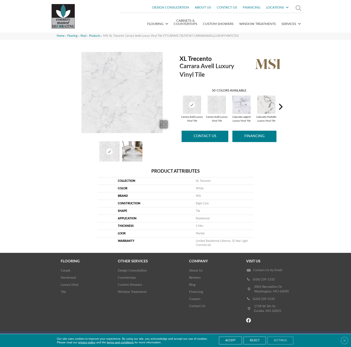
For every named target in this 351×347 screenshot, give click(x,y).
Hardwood (68, 277)
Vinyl (83, 35)
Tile (63, 291)
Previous (74, 149)
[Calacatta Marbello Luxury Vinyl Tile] (266, 105)
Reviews (195, 277)
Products (94, 35)
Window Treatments (132, 291)
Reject (255, 340)
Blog (192, 284)
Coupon (194, 299)
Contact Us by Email (267, 270)
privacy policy (86, 342)
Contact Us (205, 136)
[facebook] (249, 320)
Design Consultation (132, 270)
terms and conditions (120, 342)
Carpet (65, 270)
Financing (254, 136)
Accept (230, 340)
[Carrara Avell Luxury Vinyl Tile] (192, 105)
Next (170, 149)
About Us (196, 270)
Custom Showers (130, 284)
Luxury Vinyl (69, 284)
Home (60, 35)
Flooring (72, 35)
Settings (280, 340)
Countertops (127, 277)
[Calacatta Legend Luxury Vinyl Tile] (241, 105)
